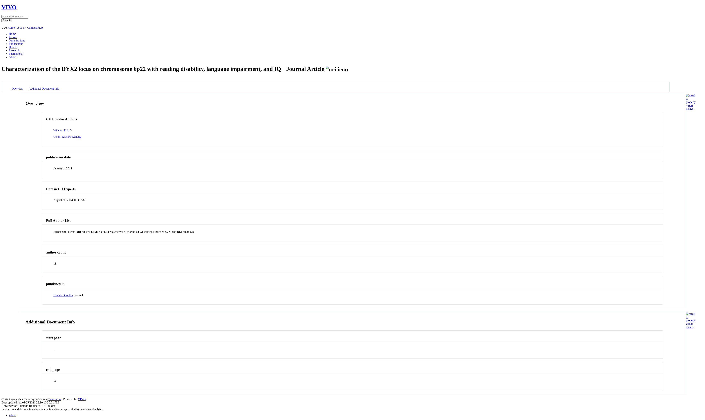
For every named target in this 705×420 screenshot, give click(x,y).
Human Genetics (63, 295)
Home (11, 27)
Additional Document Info (44, 88)
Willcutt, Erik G (62, 130)
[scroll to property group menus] (691, 108)
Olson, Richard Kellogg (67, 136)
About (12, 57)
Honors (13, 47)
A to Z (21, 27)
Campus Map (35, 27)
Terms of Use (54, 399)
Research (14, 50)
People (13, 37)
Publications (16, 43)
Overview (17, 88)
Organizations (17, 40)
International (16, 53)
